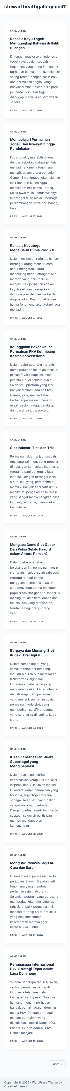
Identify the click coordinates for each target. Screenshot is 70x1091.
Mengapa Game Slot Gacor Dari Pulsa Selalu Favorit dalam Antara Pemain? (32, 549)
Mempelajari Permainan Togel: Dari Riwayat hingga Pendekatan (32, 144)
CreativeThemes (15, 1086)
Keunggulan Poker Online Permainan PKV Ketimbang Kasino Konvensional (32, 351)
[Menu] (64, 6)
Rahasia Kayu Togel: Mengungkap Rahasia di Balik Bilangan (34, 43)
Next (55, 1064)
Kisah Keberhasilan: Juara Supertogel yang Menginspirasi (31, 761)
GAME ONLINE (18, 30)
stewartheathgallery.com (34, 6)
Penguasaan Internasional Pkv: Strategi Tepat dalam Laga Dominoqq (32, 968)
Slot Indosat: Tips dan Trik (32, 448)
